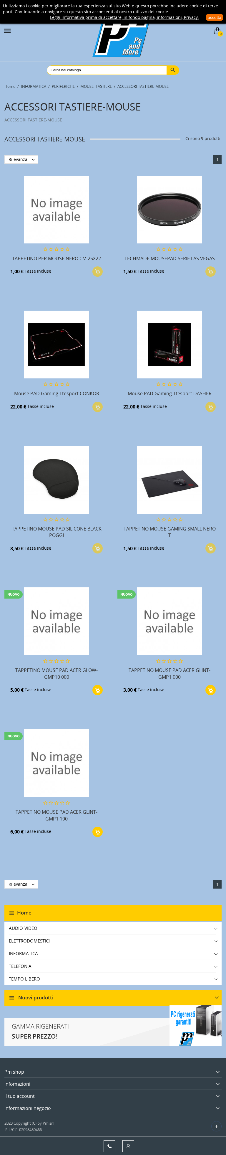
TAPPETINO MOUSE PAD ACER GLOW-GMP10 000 (56, 673)
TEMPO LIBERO (24, 979)
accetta (214, 17)
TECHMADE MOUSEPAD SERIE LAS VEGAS (169, 258)
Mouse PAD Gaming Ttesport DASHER (170, 393)
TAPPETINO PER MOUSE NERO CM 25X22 (56, 258)
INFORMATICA (23, 953)
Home (24, 912)
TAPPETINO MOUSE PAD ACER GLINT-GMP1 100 (56, 815)
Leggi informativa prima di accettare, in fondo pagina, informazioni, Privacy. (124, 17)
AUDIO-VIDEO (23, 928)
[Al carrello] (97, 690)
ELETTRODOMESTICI (29, 941)
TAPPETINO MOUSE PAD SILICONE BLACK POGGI (57, 531)
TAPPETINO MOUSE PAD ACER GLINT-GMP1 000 (169, 673)
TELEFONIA (20, 966)
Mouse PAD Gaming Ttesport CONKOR (56, 393)
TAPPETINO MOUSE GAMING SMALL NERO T (170, 531)
